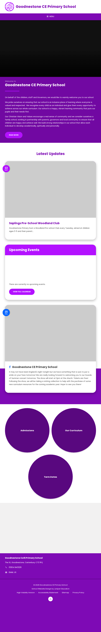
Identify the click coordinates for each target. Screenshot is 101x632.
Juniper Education (61, 589)
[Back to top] (50, 599)
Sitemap (65, 592)
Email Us (12, 572)
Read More (14, 135)
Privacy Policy (78, 592)
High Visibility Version (26, 592)
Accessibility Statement (48, 592)
